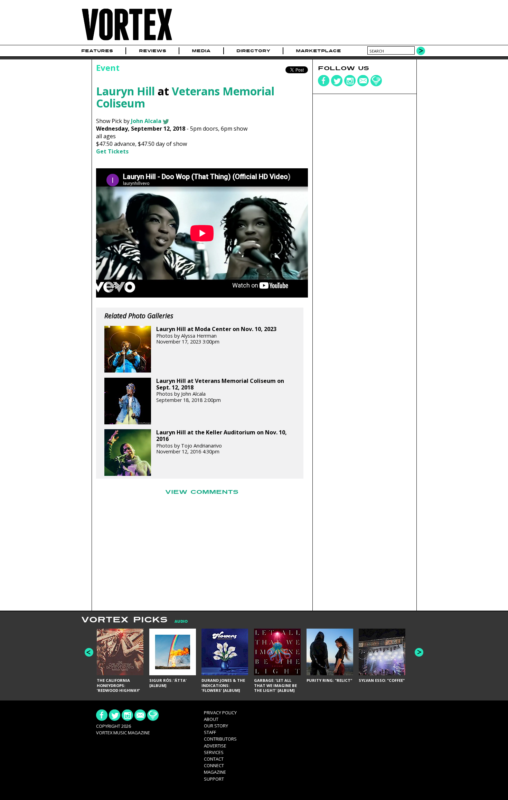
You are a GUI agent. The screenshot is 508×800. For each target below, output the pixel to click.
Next (419, 652)
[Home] (126, 41)
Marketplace (318, 51)
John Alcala (146, 121)
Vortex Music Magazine (123, 733)
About (211, 719)
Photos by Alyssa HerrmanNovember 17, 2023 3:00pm (216, 335)
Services (214, 752)
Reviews (152, 51)
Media (201, 51)
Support (214, 779)
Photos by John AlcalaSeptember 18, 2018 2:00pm (220, 390)
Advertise (215, 746)
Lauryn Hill (125, 91)
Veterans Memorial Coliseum (185, 97)
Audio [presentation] (181, 621)
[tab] (178, 621)
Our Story (216, 726)
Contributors (220, 739)
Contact (214, 759)
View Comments (201, 492)
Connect (214, 765)
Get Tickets (112, 151)
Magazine (215, 772)
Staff (210, 732)
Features (97, 51)
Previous (89, 652)
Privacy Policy (220, 712)
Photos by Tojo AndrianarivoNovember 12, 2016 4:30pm (221, 442)
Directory (253, 51)
